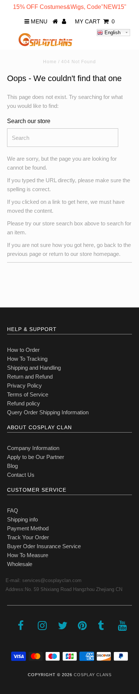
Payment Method (28, 528)
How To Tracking (27, 359)
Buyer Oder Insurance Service (44, 546)
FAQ (12, 510)
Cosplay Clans (93, 674)
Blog (12, 466)
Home (50, 61)
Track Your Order (28, 537)
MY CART (95, 21)
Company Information (33, 448)
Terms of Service (27, 394)
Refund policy (23, 403)
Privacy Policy (24, 385)
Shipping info (22, 519)
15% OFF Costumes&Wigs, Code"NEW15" (69, 7)
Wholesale (19, 564)
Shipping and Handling (34, 367)
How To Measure (27, 555)
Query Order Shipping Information (48, 412)
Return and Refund (30, 376)
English (111, 32)
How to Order (23, 350)
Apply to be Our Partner (35, 457)
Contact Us (20, 475)
